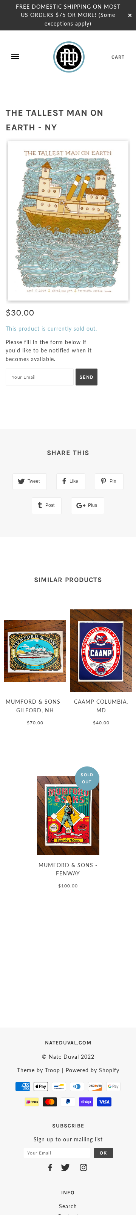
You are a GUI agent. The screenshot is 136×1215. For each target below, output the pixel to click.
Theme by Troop (38, 1070)
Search (68, 1206)
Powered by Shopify (92, 1070)
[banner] (69, 57)
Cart (118, 57)
